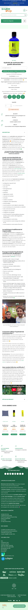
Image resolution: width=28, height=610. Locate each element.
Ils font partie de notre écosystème (9, 531)
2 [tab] (13, 58)
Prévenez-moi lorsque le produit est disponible (14, 71)
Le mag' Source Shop (6, 521)
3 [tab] (14, 58)
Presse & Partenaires (5, 518)
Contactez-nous (5, 542)
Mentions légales (22, 595)
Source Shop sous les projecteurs (14, 568)
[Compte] (9, 5)
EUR (12, 588)
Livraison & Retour (5, 544)
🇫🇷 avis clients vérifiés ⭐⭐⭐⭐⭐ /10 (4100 (13, 3)
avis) (23, 3)
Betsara (14, 60)
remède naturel (21, 173)
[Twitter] (20, 474)
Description (6, 132)
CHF (15, 588)
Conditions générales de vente (7, 595)
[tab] (14, 132)
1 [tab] (12, 58)
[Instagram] (8, 474)
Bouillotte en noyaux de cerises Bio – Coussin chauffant (5, 426)
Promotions (3, 551)
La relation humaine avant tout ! (8, 529)
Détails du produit (7, 399)
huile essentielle (18, 168)
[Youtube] (5, 474)
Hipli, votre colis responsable (7, 547)
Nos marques (4, 549)
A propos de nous (5, 514)
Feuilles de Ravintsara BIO (22, 426)
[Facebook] (13, 474)
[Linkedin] (18, 474)
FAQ (2, 541)
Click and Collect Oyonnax (7, 545)
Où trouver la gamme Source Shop (9, 517)
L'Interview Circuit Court (6, 532)
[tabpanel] (14, 44)
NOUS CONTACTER (11, 596)
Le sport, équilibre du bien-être (8, 534)
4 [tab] (16, 58)
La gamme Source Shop (6, 515)
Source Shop (5, 421)
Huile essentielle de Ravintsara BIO (14, 426)
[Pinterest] (23, 474)
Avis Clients (3, 520)
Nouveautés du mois (5, 548)
